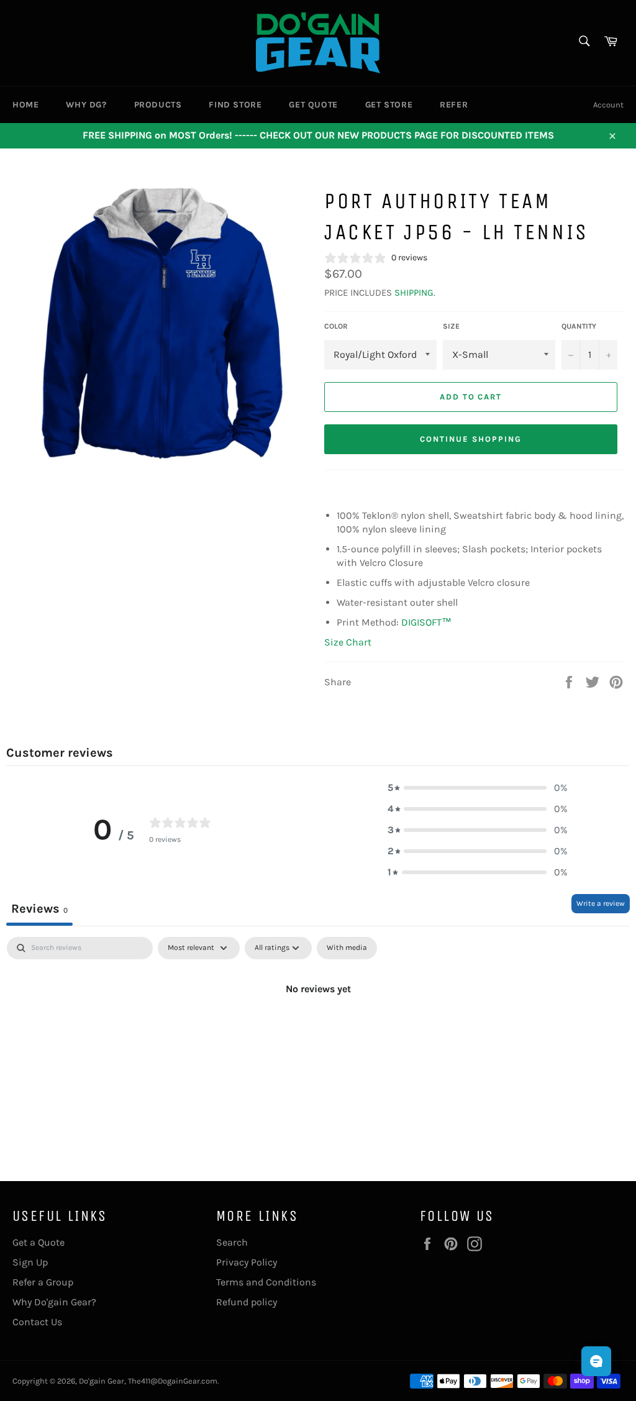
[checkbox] (347, 948)
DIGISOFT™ (426, 622)
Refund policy (246, 1302)
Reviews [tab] (39, 908)
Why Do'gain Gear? (54, 1302)
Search (232, 1242)
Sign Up (30, 1262)
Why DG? (86, 104)
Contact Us (37, 1322)
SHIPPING (414, 292)
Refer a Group (42, 1282)
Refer (454, 104)
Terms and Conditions (266, 1282)
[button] (478, 788)
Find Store (235, 104)
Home (25, 104)
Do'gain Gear (101, 1380)
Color (336, 326)
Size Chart (347, 642)
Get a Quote (38, 1242)
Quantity (578, 326)
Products (158, 104)
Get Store (388, 104)
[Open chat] (596, 1361)
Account (608, 104)
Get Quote (313, 104)
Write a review (600, 903)
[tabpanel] (318, 1030)
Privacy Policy (246, 1262)
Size (451, 326)
